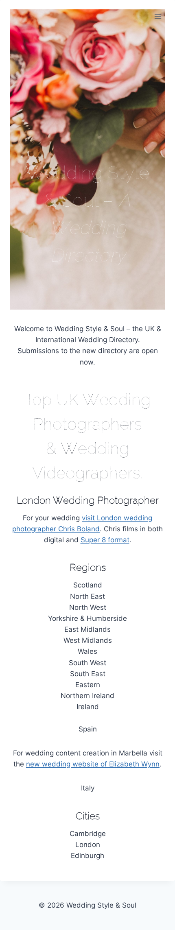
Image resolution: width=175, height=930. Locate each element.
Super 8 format (105, 540)
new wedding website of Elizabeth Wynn (93, 764)
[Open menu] (157, 16)
